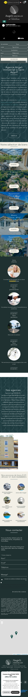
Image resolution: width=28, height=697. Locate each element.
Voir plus (14, 135)
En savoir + (14, 164)
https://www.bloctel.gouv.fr (5, 612)
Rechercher (14, 59)
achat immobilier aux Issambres (9, 104)
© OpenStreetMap (24, 654)
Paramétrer (6, 692)
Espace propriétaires (14, 2)
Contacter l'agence (19, 592)
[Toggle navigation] (4, 21)
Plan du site (4, 667)
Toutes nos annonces (14, 669)
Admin (25, 667)
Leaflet (14, 654)
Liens (22, 667)
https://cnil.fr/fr (3, 607)
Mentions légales (10, 667)
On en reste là (14, 673)
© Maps (18, 654)
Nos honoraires (17, 667)
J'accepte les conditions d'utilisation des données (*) (15, 579)
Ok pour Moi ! (15, 692)
